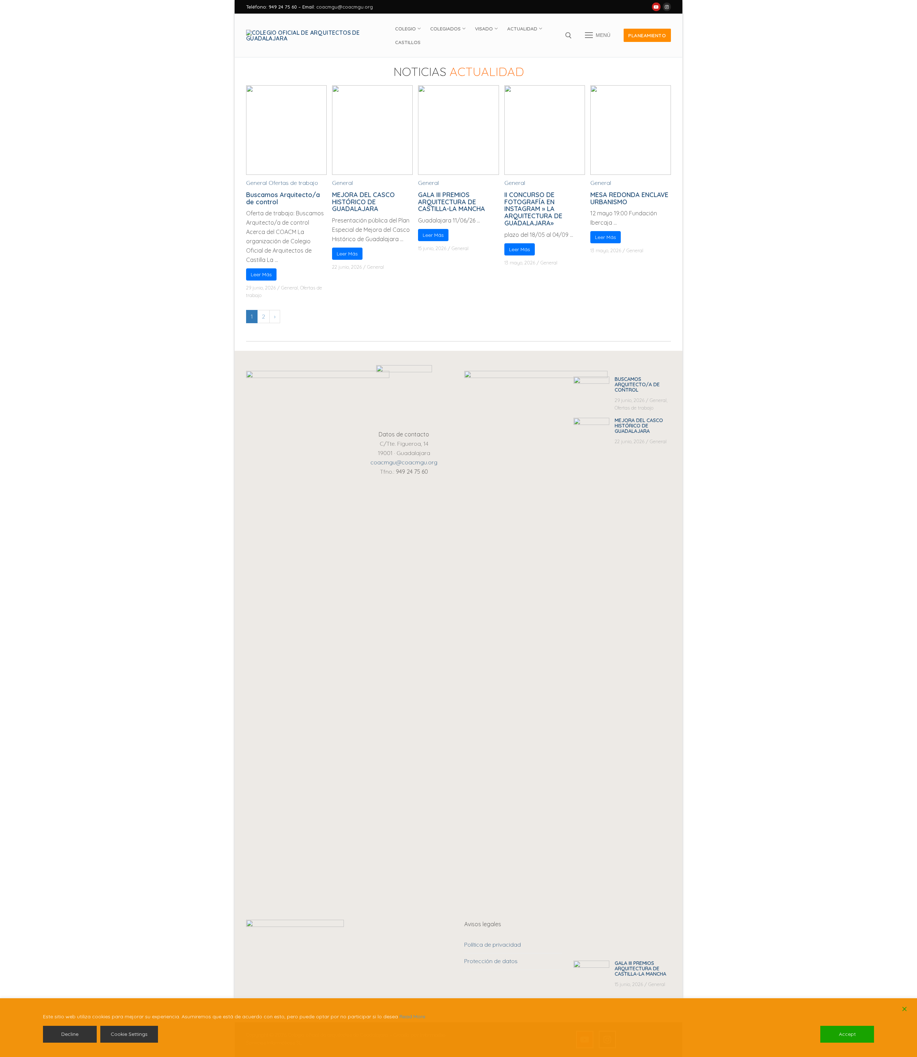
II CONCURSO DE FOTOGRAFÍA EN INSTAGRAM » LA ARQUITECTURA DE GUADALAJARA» (533, 209)
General (256, 182)
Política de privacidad (492, 944)
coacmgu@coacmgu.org (344, 7)
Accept (847, 1034)
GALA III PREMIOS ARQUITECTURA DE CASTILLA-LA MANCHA (451, 202)
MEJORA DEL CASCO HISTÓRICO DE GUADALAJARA (363, 202)
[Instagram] (667, 7)
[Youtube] (656, 7)
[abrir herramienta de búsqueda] (568, 35)
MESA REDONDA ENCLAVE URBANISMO (629, 198)
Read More (412, 1016)
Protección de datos (491, 961)
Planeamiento (647, 35)
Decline (69, 1034)
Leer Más (261, 274)
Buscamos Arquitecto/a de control (283, 198)
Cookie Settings (129, 1034)
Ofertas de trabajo (293, 182)
